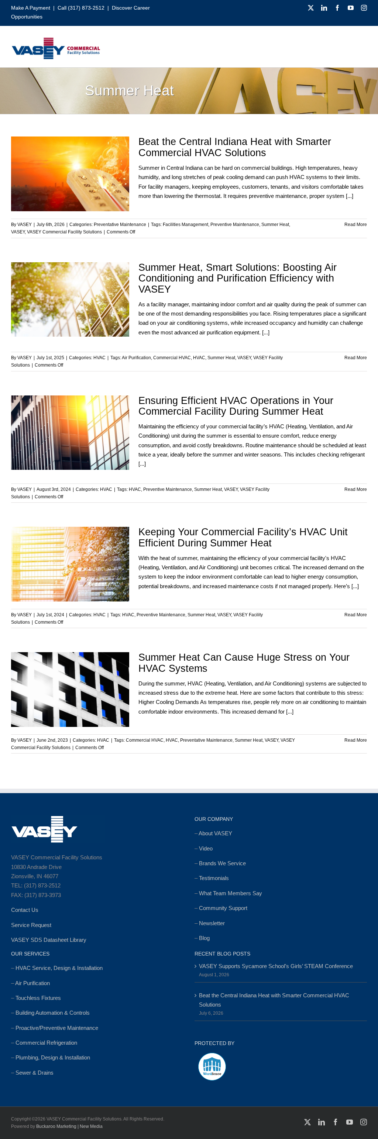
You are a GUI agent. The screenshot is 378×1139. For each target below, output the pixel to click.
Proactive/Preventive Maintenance (57, 1028)
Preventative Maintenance (120, 224)
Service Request (31, 925)
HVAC (99, 357)
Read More (355, 224)
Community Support (223, 908)
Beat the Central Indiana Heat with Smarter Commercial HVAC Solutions (234, 147)
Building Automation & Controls (53, 1013)
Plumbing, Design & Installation (53, 1057)
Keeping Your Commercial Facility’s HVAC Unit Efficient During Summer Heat (243, 537)
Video (206, 848)
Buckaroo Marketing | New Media (69, 1126)
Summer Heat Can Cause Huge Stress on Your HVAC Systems (244, 663)
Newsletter (212, 923)
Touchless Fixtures (38, 998)
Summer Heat (275, 224)
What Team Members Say (230, 893)
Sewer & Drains (35, 1072)
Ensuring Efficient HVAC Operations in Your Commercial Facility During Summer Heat (235, 406)
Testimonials (214, 878)
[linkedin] (324, 8)
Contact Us (24, 910)
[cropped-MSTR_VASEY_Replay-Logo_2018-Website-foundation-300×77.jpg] (55, 40)
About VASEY (215, 833)
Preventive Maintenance (234, 224)
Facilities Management (185, 224)
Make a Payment (30, 8)
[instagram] (364, 8)
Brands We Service (222, 863)
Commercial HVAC (172, 357)
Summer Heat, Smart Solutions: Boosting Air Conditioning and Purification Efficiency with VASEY (237, 278)
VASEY (24, 224)
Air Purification (136, 357)
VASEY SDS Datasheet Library (48, 940)
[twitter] (311, 8)
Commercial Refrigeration (46, 1042)
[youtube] (351, 8)
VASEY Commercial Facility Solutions (64, 232)
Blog (204, 938)
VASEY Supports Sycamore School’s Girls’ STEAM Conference (276, 966)
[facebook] (337, 8)
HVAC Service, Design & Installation (59, 968)
